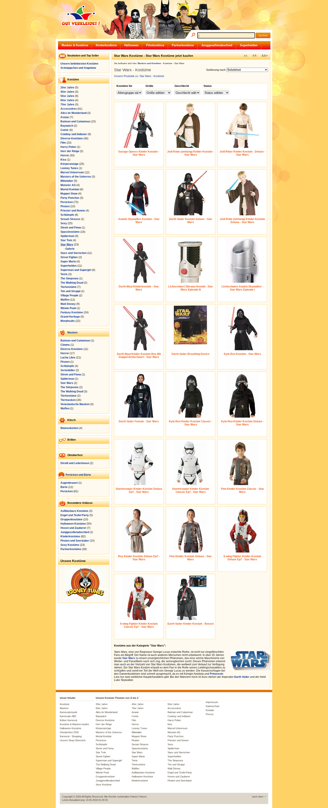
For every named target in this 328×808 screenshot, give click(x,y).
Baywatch (66, 125)
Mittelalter (66, 180)
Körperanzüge (69, 163)
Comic (64, 130)
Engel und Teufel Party (74, 515)
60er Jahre (67, 100)
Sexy (63, 223)
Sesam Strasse (70, 219)
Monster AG (68, 185)
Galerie (70, 248)
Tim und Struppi (70, 291)
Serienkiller (67, 370)
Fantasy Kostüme (71, 312)
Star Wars (66, 244)
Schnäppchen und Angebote (78, 67)
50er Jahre (67, 96)
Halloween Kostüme (73, 523)
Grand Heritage (70, 316)
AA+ (265, 55)
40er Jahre (67, 91)
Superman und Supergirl (75, 270)
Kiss (63, 159)
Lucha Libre (67, 357)
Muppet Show (68, 193)
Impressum (212, 702)
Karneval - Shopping (71, 736)
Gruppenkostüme (71, 519)
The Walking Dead (71, 282)
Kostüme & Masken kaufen (74, 724)
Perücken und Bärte (78, 474)
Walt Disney (68, 304)
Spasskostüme (70, 231)
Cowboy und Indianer (73, 134)
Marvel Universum (72, 172)
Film (63, 142)
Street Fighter (69, 257)
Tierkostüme (68, 287)
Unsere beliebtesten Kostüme (79, 63)
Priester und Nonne (72, 210)
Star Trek (66, 240)
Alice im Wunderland (73, 113)
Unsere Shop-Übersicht (72, 740)
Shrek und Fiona (70, 227)
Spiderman (67, 236)
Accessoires (68, 108)
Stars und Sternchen (73, 253)
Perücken (66, 202)
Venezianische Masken (74, 404)
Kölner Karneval (68, 720)
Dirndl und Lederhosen (74, 463)
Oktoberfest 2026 (69, 732)
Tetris (64, 274)
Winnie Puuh (68, 308)
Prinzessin (216, 673)
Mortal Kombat (69, 189)
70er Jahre (67, 104)
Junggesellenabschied (216, 45)
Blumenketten (69, 428)
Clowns (65, 344)
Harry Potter (68, 147)
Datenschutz (213, 706)
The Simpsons (69, 278)
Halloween (131, 45)
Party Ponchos (69, 197)
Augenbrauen (69, 482)
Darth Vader (241, 676)
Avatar (64, 117)
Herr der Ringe (69, 151)
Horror (64, 155)
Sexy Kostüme (69, 544)
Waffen (64, 299)
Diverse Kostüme (71, 138)
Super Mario (68, 261)
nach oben (257, 796)
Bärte (64, 487)
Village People (69, 295)
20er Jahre (67, 87)
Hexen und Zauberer (73, 528)
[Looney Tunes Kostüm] (85, 599)
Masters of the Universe (75, 176)
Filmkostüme (155, 45)
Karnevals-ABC (68, 716)
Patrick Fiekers (138, 796)
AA (255, 55)
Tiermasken (68, 400)
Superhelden (248, 45)
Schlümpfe (67, 214)
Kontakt (210, 710)
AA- (246, 55)
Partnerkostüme (183, 45)
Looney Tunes (69, 168)
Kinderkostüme (106, 45)
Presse (210, 714)
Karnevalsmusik (68, 712)
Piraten (65, 206)
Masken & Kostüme (75, 45)
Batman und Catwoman (75, 121)
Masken (72, 332)
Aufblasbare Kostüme (74, 511)
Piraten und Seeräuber (74, 540)
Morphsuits (67, 320)
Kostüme (64, 704)
